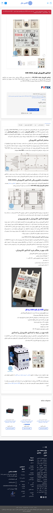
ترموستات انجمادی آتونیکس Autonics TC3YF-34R (10, 421)
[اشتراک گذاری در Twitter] (27, 113)
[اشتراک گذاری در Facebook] (29, 113)
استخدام (20, 507)
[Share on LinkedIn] (22, 113)
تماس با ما (22, 478)
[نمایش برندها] (46, 87)
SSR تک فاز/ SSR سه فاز (26, 96)
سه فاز (9, 183)
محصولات (22, 481)
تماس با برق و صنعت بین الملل (22, 375)
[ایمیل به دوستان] (25, 113)
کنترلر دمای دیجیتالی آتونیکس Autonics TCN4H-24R (26, 421)
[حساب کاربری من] (6, 3)
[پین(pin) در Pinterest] (23, 113)
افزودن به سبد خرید (33, 110)
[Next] (9, 38)
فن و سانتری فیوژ (31, 484)
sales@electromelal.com (9, 486)
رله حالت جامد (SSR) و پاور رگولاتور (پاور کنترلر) (24, 11)
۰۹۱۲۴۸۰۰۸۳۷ (12, 482)
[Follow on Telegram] (41, 497)
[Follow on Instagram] (46, 497)
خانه (49, 11)
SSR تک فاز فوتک (37, 12)
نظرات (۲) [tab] (20, 125)
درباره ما (23, 475)
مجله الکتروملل (25, 507)
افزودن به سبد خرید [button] (43, 428)
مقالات (23, 471)
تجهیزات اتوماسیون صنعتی (41, 11)
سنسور (32, 463)
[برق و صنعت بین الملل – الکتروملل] (26, 3)
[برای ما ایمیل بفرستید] (43, 497)
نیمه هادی (31, 489)
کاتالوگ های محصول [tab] (28, 125)
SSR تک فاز (45, 12)
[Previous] (43, 38)
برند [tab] (35, 125)
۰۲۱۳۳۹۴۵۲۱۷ (12, 479)
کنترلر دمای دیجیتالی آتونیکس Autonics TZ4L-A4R (43, 421)
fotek (43, 99)
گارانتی (23, 496)
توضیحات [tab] (47, 125)
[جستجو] (51, 3)
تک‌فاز (14, 183)
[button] (48, 3)
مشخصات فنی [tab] (40, 125)
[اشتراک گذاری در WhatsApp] (31, 113)
